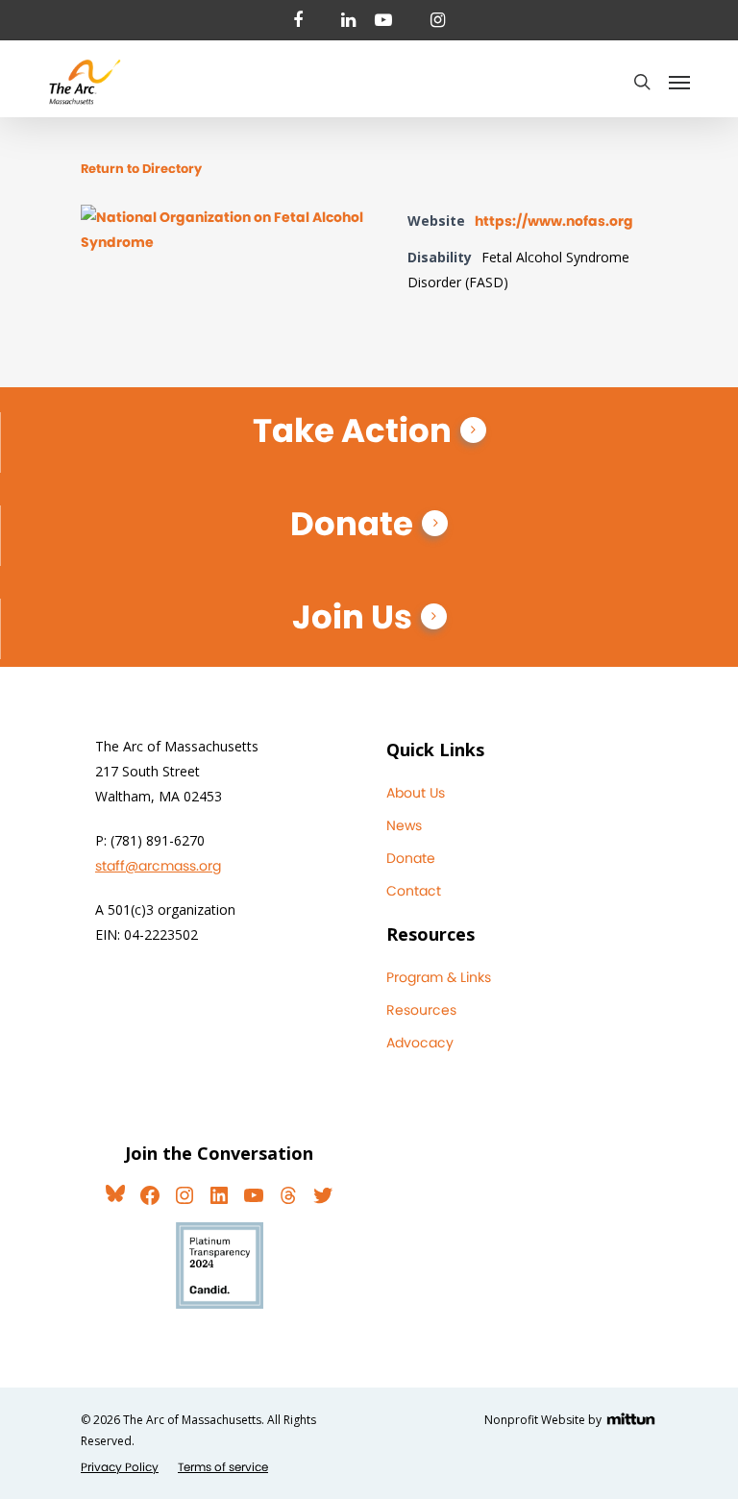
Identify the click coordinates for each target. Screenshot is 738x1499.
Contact (413, 890)
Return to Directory (141, 169)
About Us (415, 792)
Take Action (352, 430)
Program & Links (438, 977)
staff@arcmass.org (158, 865)
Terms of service (223, 1467)
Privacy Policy (120, 1467)
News (404, 825)
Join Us (352, 617)
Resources (421, 1010)
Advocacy (420, 1042)
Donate (351, 524)
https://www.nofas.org (554, 221)
